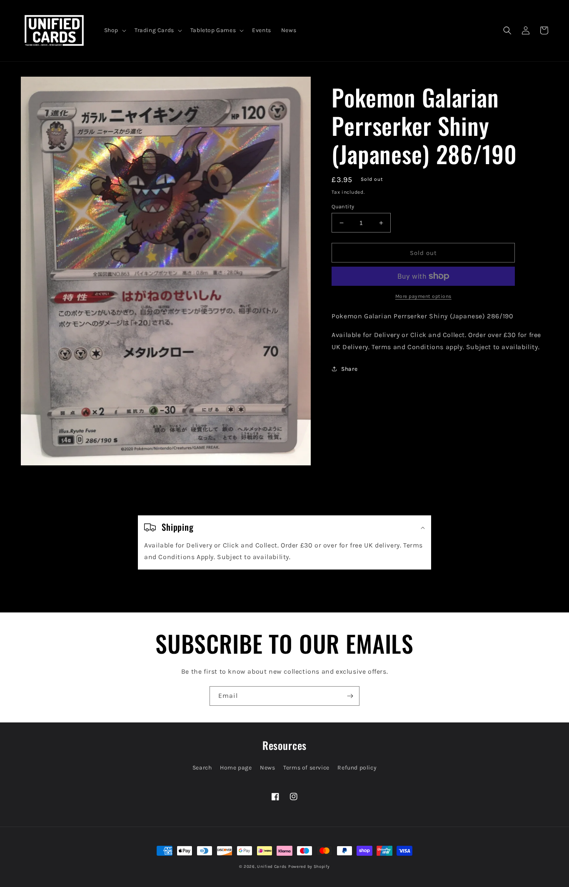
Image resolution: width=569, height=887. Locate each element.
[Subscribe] (350, 696)
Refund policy (357, 767)
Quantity (343, 206)
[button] (114, 30)
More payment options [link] (423, 296)
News (267, 767)
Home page (236, 767)
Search (202, 767)
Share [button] (349, 368)
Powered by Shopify (309, 866)
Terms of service (306, 767)
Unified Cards (272, 866)
